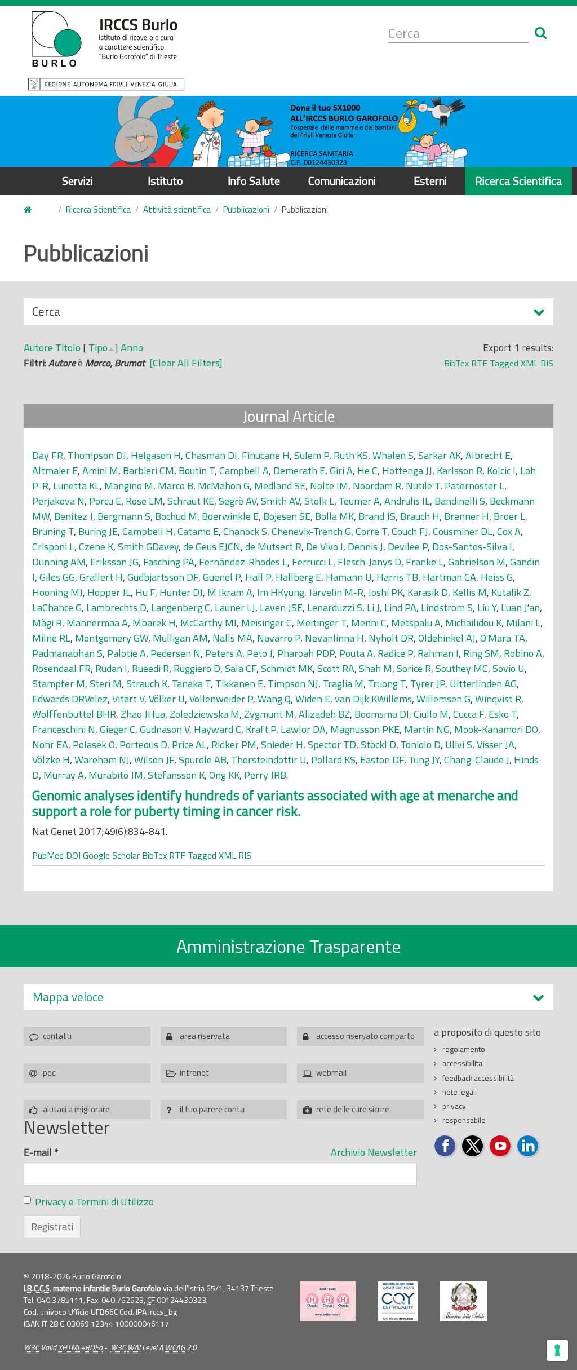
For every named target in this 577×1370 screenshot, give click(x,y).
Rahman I (438, 653)
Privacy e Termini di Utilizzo (94, 1201)
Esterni (430, 180)
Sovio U (508, 668)
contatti (57, 1035)
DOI (73, 855)
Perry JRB (265, 775)
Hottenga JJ (407, 470)
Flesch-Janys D (369, 561)
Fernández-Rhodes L (243, 561)
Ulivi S (458, 744)
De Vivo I (324, 546)
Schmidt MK (287, 668)
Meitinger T (321, 622)
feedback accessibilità (478, 1078)
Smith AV (280, 501)
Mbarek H (154, 622)
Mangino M (128, 485)
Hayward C (217, 729)
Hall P (258, 577)
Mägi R (47, 622)
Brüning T (53, 531)
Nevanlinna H (334, 638)
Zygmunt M (269, 714)
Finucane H (266, 455)
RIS (546, 363)
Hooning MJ (57, 592)
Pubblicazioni (246, 209)
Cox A (509, 531)
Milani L (523, 622)
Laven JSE (281, 607)
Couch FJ (410, 531)
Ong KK (224, 775)
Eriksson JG (114, 561)
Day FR (47, 455)
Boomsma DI (381, 714)
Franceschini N (63, 729)
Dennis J (365, 546)
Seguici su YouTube (501, 1146)
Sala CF (240, 668)
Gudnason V (164, 729)
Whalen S (393, 455)
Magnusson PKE (365, 729)
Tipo (98, 347)
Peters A (223, 653)
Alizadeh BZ (324, 714)
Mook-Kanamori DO (496, 729)
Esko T (503, 714)
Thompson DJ (97, 455)
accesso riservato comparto (365, 1035)
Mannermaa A (97, 622)
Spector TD (332, 744)
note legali (459, 1092)
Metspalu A (416, 622)
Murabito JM (115, 775)
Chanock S (245, 531)
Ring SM (481, 653)
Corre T (371, 531)
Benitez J (73, 516)
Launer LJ (235, 607)
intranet (194, 1072)
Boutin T (197, 470)
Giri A (341, 470)
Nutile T (423, 485)
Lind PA (400, 607)
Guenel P (222, 577)
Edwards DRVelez (70, 698)
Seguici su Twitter (473, 1146)
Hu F (145, 592)
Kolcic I (501, 470)
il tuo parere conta (212, 1109)
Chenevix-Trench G (311, 531)
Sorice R (414, 668)
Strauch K (146, 683)
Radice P (395, 653)
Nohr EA (50, 744)
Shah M (375, 668)
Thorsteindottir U (269, 759)
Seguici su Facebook (445, 1146)
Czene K (96, 546)
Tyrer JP (427, 683)
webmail (331, 1072)
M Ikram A (229, 592)
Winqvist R (498, 698)
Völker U (167, 698)
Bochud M (176, 516)
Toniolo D (421, 744)
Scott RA (335, 668)
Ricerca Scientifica (518, 180)
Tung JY (424, 759)
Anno (132, 347)
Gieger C (117, 729)
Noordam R (377, 485)
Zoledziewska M (204, 714)
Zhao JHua (143, 714)
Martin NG (427, 729)
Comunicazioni (342, 180)
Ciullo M (431, 714)
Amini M (100, 470)
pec (49, 1072)
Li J (373, 607)
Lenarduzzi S (334, 607)
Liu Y (486, 607)
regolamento (463, 1049)
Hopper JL (109, 592)
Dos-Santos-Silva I (472, 546)
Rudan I (111, 668)
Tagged (504, 363)
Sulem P (311, 455)
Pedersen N (175, 653)
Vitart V (128, 698)
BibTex (456, 363)
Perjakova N (58, 501)
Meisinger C (266, 622)
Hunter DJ (181, 592)
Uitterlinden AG (483, 683)
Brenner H (466, 516)
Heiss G (497, 577)
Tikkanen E (239, 683)
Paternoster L (474, 485)
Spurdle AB (203, 759)
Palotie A (126, 653)
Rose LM (144, 501)
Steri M (106, 683)
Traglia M (343, 683)
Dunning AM (59, 561)
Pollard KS (333, 759)
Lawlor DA (303, 729)
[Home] (106, 51)
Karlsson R (459, 470)
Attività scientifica (177, 209)
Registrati (52, 1226)
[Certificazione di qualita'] (398, 1301)
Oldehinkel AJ (447, 638)
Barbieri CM (148, 470)
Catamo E (198, 531)
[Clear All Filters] (186, 362)
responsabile (464, 1120)
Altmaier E (55, 470)
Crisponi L (53, 546)
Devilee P (408, 546)
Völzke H (51, 759)
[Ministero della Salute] (463, 1301)
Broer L (509, 516)
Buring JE (98, 531)
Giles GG (57, 577)
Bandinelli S (459, 501)
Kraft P (261, 729)
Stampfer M (58, 683)
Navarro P (278, 638)
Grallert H (101, 577)
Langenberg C (180, 607)
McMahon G (224, 485)
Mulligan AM (180, 638)
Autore (38, 347)
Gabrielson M (476, 561)
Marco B (175, 485)
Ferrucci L (312, 561)
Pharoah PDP (306, 653)
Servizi (77, 180)
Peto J (260, 653)
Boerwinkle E (230, 516)
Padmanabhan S (67, 653)
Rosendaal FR (61, 668)
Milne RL (51, 638)
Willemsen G (443, 698)
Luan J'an (520, 607)
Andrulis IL (407, 501)
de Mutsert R (273, 546)
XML (529, 363)
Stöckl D (378, 744)
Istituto (165, 180)
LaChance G (57, 607)
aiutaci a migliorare (76, 1109)
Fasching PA (168, 561)
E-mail (41, 1152)
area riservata (205, 1035)
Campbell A (244, 470)
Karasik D (427, 592)
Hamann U (349, 577)
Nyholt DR (391, 638)
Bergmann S (123, 516)
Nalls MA (232, 638)
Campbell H (147, 531)
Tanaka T (191, 683)
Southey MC (462, 668)
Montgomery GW (111, 638)
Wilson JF (154, 759)
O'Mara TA (502, 638)
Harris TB (397, 577)
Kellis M (469, 592)
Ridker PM (233, 744)
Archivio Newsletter (374, 1152)
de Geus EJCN (212, 546)
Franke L (424, 561)
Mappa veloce (68, 997)
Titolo (68, 347)
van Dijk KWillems (373, 698)
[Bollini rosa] (328, 1301)
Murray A (63, 775)
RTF (479, 363)
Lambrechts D (116, 607)
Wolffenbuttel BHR (74, 714)
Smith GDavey (148, 546)
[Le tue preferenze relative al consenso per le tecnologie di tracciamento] (557, 1350)
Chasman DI (211, 455)
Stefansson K (176, 775)
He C (367, 470)
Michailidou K (473, 622)
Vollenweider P (221, 698)
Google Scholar (111, 855)
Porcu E (105, 501)
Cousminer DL (462, 531)
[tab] (288, 997)
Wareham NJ (102, 759)
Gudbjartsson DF (162, 577)
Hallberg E (298, 577)
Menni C (369, 622)
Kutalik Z (510, 592)
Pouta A (356, 653)
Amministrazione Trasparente (288, 946)
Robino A (523, 653)
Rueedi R (150, 668)
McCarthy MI (208, 622)
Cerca (46, 313)
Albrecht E (488, 455)
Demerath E (299, 470)
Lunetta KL (76, 485)
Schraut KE (190, 501)
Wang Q (274, 698)
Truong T (387, 683)
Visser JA (495, 744)
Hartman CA (449, 577)
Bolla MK (334, 516)
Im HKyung (280, 592)
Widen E (312, 698)
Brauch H (420, 516)
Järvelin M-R (336, 592)
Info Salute (254, 180)
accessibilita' (463, 1063)
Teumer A (359, 501)
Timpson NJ (293, 683)
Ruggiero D (197, 668)
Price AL (189, 744)
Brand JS (377, 516)
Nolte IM (329, 485)
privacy (454, 1106)
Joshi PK (385, 592)
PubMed (48, 855)
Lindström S (447, 607)
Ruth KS (351, 455)
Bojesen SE (286, 516)
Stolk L (319, 501)
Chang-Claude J (476, 759)
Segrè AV (237, 501)
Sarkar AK (439, 455)
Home (34, 210)
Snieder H (282, 744)
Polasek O (94, 744)
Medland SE (279, 485)
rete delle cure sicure (352, 1109)
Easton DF (382, 759)
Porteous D (143, 744)
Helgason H (156, 455)
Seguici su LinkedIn (528, 1146)
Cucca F (468, 714)
